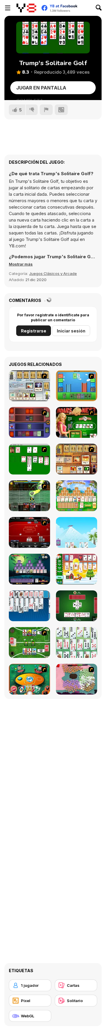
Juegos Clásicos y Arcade (53, 273)
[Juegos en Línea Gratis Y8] (26, 8)
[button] (21, 264)
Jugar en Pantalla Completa (41, 89)
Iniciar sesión (71, 330)
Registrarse (33, 330)
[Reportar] (46, 109)
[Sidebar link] (8, 8)
